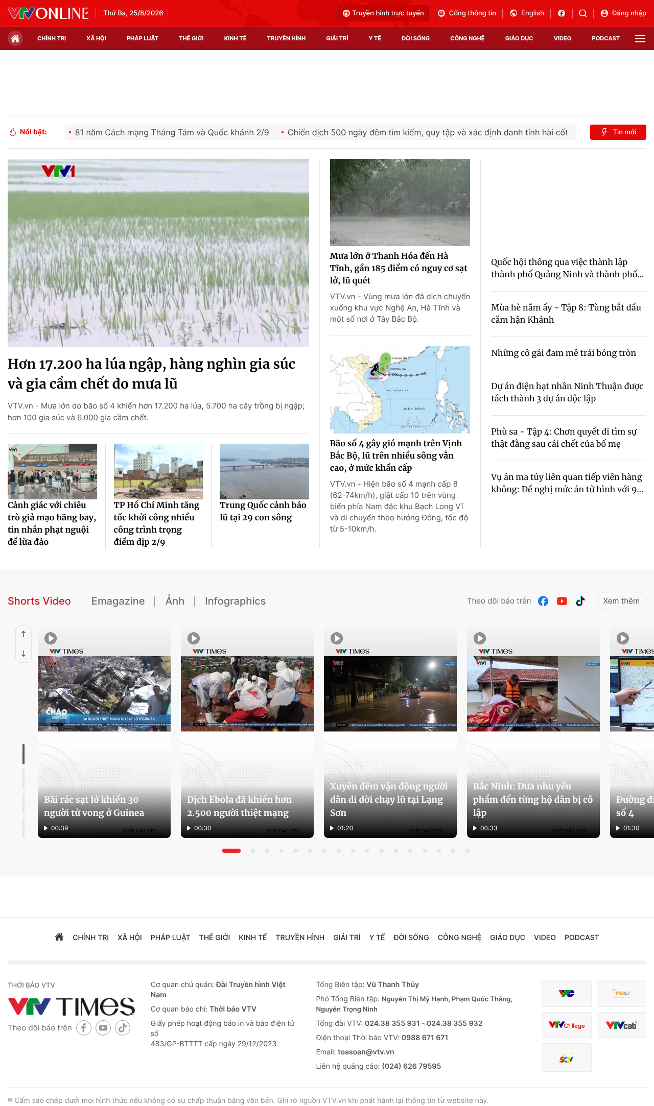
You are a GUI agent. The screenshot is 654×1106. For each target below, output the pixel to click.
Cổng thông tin (472, 13)
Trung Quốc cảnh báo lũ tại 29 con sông (263, 511)
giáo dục (519, 38)
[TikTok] (580, 601)
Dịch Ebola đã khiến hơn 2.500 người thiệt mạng (239, 806)
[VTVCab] (621, 1025)
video (563, 38)
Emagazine (118, 601)
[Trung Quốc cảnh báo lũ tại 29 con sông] (264, 471)
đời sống (416, 38)
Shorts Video (39, 601)
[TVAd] (621, 993)
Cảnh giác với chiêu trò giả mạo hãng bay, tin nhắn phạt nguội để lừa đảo (52, 523)
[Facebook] (544, 601)
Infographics (235, 601)
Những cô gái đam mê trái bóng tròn (563, 353)
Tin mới (624, 132)
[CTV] (566, 1025)
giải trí (337, 38)
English (532, 13)
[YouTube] (562, 601)
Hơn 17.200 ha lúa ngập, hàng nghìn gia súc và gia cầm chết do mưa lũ (151, 374)
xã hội (96, 38)
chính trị (51, 38)
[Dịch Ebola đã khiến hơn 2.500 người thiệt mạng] (247, 732)
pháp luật (142, 38)
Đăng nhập (629, 13)
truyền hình (286, 38)
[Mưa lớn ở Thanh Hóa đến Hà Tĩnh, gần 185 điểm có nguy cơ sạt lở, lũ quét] (400, 203)
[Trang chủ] (15, 38)
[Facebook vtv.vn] (565, 13)
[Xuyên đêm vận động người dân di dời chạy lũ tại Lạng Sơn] (390, 732)
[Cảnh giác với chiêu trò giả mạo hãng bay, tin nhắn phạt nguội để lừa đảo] (52, 471)
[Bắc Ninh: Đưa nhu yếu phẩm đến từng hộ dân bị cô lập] (533, 732)
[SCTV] (566, 1057)
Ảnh (174, 601)
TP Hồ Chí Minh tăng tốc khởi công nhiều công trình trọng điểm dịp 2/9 (156, 523)
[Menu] (640, 38)
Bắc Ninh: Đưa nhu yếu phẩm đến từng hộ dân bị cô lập (533, 800)
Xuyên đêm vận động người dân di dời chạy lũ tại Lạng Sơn (389, 800)
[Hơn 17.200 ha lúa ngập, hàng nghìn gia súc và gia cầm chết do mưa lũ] (158, 253)
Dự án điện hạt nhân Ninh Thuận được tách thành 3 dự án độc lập (567, 392)
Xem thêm (621, 601)
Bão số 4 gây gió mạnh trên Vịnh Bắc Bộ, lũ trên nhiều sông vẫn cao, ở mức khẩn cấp (396, 456)
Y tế (374, 38)
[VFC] (566, 993)
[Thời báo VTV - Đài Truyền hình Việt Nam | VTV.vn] (48, 13)
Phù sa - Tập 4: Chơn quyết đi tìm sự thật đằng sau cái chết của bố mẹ (564, 438)
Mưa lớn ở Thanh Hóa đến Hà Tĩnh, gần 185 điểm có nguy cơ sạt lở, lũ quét (399, 268)
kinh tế (235, 38)
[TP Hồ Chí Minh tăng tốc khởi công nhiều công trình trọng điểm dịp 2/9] (158, 471)
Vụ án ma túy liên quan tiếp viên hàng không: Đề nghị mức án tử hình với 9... (567, 483)
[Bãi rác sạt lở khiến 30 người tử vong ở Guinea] (104, 732)
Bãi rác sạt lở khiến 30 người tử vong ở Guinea (94, 806)
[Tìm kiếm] (586, 13)
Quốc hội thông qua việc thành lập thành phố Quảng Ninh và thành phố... (567, 268)
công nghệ (467, 38)
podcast (606, 38)
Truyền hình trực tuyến (388, 13)
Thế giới (191, 38)
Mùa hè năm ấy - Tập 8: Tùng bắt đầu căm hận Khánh (566, 314)
